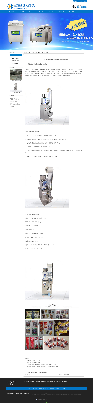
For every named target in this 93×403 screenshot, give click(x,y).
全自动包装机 (37, 52)
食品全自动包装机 (15, 60)
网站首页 (11, 11)
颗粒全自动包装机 (15, 57)
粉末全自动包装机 (15, 63)
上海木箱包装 (26, 381)
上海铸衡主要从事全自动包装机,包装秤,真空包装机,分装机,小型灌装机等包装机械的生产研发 (64, 394)
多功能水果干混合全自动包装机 (64, 374)
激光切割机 (58, 381)
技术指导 (51, 11)
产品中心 (79, 1)
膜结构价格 (43, 381)
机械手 (21, 381)
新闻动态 (61, 11)
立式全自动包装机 (15, 61)
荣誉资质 (41, 11)
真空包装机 (64, 381)
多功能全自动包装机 (15, 58)
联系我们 (84, 1)
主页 (29, 52)
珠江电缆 (32, 381)
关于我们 (75, 1)
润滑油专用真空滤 (51, 381)
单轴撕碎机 (37, 381)
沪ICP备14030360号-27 (25, 393)
